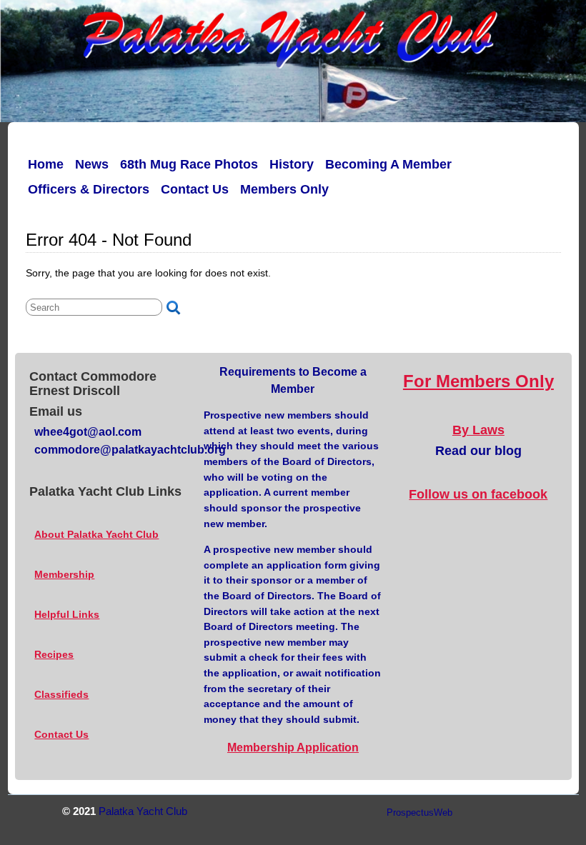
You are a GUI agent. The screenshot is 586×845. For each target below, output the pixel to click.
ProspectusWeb (419, 813)
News (92, 164)
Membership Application (293, 747)
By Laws (478, 430)
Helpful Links (66, 614)
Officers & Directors (88, 189)
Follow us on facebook (478, 494)
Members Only (284, 189)
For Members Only (478, 381)
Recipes (54, 654)
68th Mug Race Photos (189, 164)
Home (46, 164)
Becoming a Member (388, 164)
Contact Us (195, 189)
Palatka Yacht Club (143, 811)
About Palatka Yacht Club (96, 534)
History (291, 164)
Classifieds (61, 694)
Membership (64, 574)
